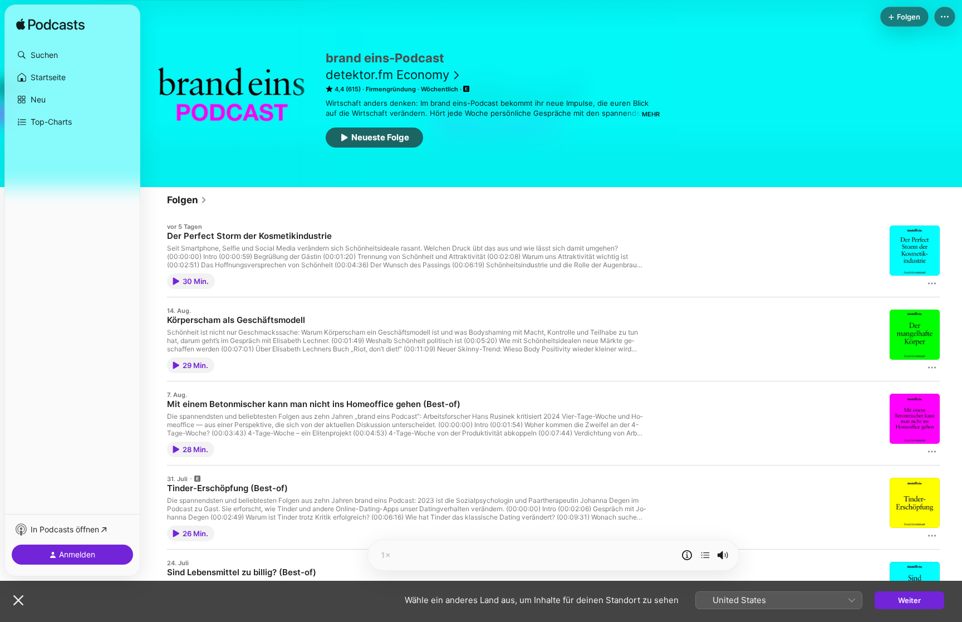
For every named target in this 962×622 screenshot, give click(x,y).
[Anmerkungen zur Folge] (687, 555)
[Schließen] (18, 600)
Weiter (909, 600)
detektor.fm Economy (387, 74)
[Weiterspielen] (705, 555)
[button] (72, 55)
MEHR (651, 114)
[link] (187, 200)
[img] (50, 25)
